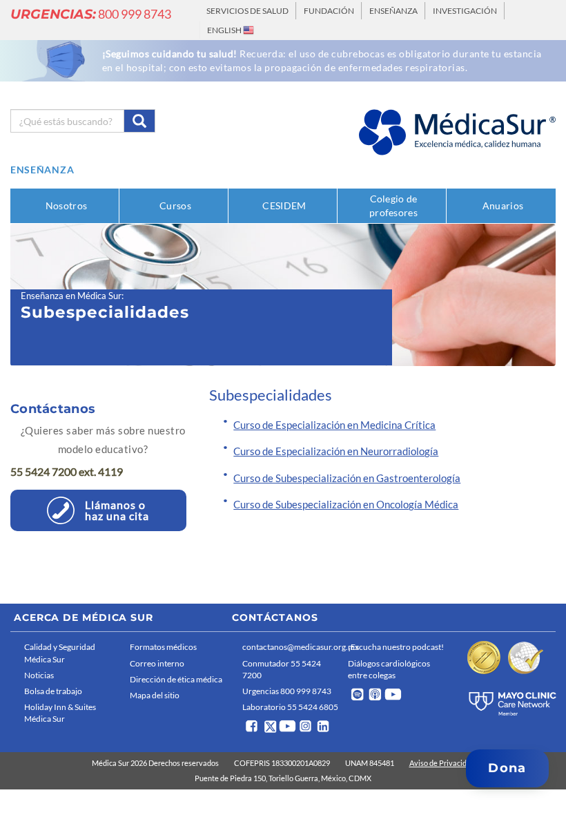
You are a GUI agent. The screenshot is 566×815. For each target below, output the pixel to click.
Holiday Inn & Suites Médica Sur (60, 713)
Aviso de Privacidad (442, 762)
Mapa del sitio (154, 695)
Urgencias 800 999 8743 (286, 691)
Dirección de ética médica (176, 679)
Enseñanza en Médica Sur (71, 295)
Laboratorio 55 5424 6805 (290, 707)
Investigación (465, 11)
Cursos (175, 205)
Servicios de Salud (247, 11)
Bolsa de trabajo (53, 691)
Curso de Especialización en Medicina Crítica (334, 425)
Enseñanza (393, 11)
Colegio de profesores (393, 205)
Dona (507, 768)
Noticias (39, 675)
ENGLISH (225, 30)
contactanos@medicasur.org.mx (291, 647)
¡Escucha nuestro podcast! (396, 647)
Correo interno (157, 663)
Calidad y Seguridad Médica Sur (59, 653)
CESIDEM (284, 205)
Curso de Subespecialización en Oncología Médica (345, 504)
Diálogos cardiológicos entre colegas (389, 669)
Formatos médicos (163, 647)
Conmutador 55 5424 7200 (281, 669)
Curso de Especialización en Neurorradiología (335, 451)
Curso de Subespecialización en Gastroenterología (346, 478)
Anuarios (502, 205)
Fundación (329, 11)
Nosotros (66, 205)
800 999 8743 (90, 13)
